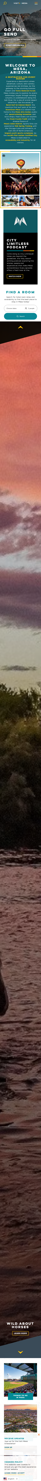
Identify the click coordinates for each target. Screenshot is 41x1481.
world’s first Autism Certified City (22, 135)
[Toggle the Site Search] (4, 3)
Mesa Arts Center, (23, 112)
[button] (20, 840)
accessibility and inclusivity (17, 140)
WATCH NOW (15, 276)
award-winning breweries (20, 114)
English (11, 1479)
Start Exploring (15, 45)
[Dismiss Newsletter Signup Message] (39, 1434)
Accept (21, 1473)
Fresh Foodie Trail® (18, 119)
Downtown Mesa (13, 110)
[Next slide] (20, 1352)
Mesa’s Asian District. (13, 124)
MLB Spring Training (23, 126)
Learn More (20, 1333)
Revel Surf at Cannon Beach (18, 105)
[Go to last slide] (20, 327)
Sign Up (8, 1447)
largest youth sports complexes (19, 133)
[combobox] (10, 1479)
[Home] (20, 3)
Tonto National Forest (25, 91)
